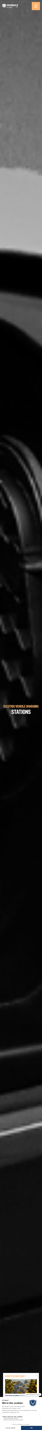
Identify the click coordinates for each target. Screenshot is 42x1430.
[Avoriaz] (10, 6)
